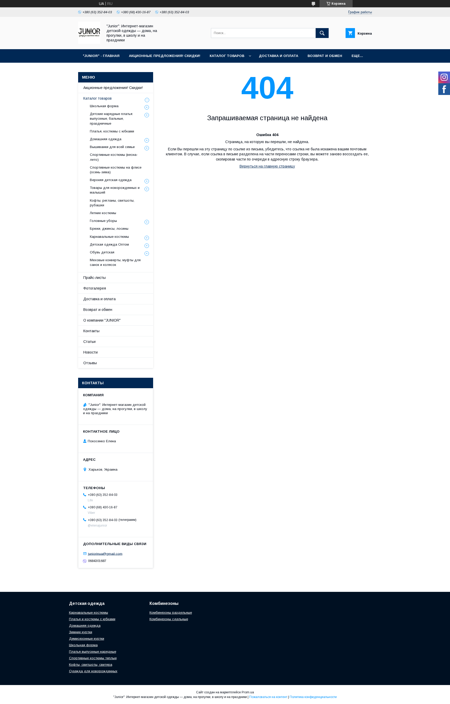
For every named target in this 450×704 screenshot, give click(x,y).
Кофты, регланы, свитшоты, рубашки (112, 203)
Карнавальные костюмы (109, 237)
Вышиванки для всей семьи (112, 147)
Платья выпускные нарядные (92, 652)
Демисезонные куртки (86, 639)
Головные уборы (103, 221)
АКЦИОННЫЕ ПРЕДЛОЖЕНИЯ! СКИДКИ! (164, 56)
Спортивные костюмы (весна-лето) (114, 157)
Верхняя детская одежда (111, 180)
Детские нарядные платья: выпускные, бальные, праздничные (111, 118)
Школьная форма (104, 106)
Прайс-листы (94, 278)
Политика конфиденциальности (313, 697)
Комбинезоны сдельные (168, 619)
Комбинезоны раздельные (170, 613)
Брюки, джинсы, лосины (109, 229)
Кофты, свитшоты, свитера (90, 665)
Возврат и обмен (97, 310)
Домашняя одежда (105, 139)
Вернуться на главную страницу (267, 166)
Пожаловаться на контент (268, 697)
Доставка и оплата (99, 299)
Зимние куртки (80, 632)
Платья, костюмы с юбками (112, 131)
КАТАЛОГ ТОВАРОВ (227, 56)
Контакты (91, 331)
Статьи (89, 342)
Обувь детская (102, 252)
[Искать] (322, 33)
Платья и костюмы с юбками (92, 619)
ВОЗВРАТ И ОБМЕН (325, 56)
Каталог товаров (97, 98)
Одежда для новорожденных (93, 671)
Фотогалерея (94, 288)
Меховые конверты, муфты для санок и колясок (115, 262)
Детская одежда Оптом (109, 244)
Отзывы (90, 363)
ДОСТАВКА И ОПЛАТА (278, 56)
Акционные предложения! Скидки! (113, 88)
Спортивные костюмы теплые (93, 658)
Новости (90, 352)
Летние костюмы (103, 213)
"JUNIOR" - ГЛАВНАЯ (101, 56)
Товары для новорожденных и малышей (115, 190)
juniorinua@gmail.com (105, 553)
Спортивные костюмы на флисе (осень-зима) (115, 169)
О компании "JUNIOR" (102, 320)
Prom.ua (248, 692)
